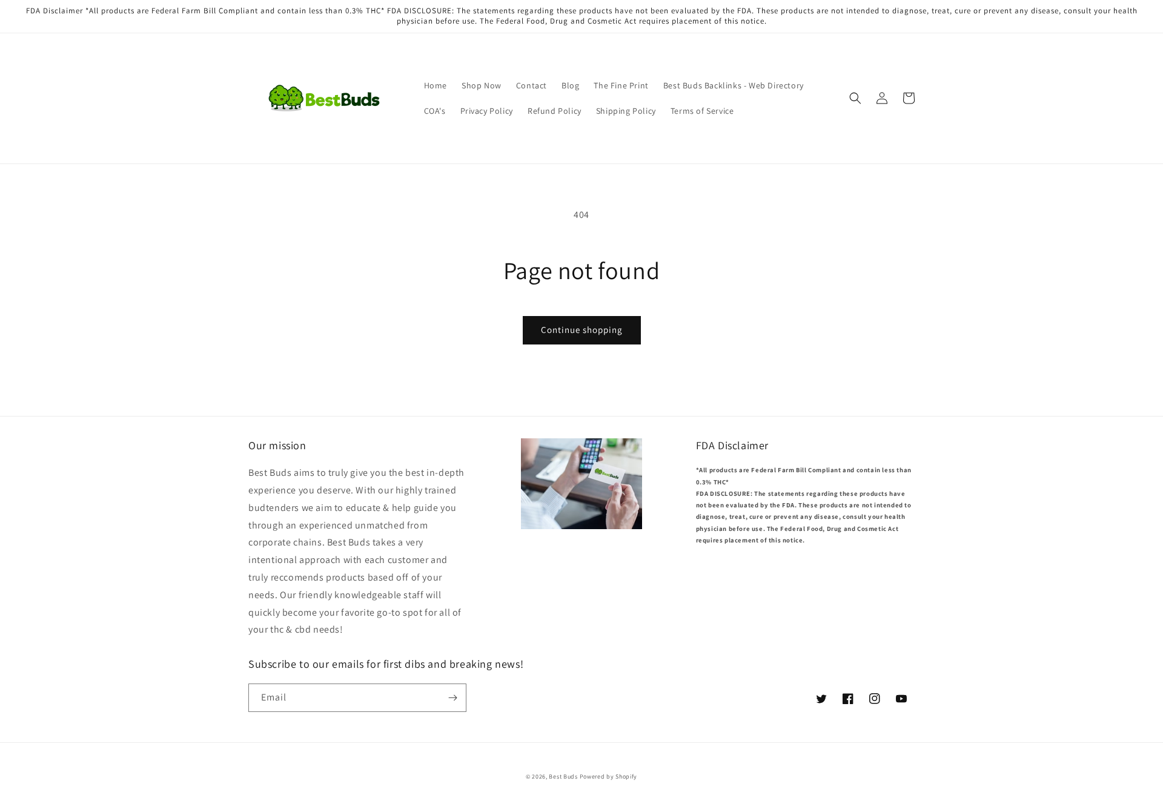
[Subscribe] (452, 698)
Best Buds (563, 776)
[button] (855, 98)
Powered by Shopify (609, 776)
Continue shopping (582, 329)
